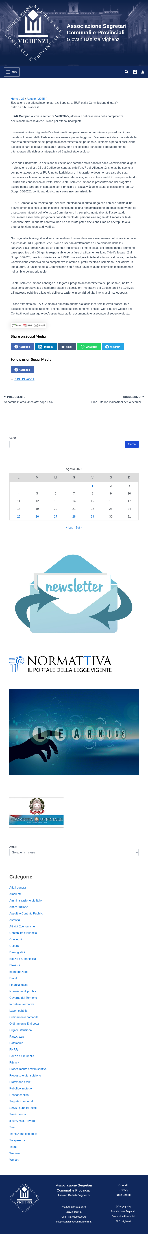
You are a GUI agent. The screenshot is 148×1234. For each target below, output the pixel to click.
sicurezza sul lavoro (22, 1120)
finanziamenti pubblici (23, 991)
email (69, 346)
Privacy (14, 1062)
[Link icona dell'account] (142, 72)
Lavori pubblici (18, 1010)
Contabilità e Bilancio (23, 932)
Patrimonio (16, 1043)
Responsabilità (19, 1094)
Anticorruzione (18, 907)
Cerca (12, 437)
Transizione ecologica (23, 1133)
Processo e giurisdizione (25, 1075)
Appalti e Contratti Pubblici (26, 913)
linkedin (48, 346)
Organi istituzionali (21, 1030)
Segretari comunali (21, 1101)
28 (74, 516)
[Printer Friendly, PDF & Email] (28, 325)
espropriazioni (18, 971)
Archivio (14, 919)
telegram (115, 346)
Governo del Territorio (23, 997)
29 (92, 516)
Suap (12, 1127)
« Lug (69, 527)
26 (37, 516)
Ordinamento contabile (23, 1017)
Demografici (17, 952)
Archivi (13, 846)
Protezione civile (20, 1082)
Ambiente (15, 894)
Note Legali (123, 1194)
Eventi (13, 978)
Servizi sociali (18, 1114)
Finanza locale (18, 984)
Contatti (123, 1185)
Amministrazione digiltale (25, 900)
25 (18, 516)
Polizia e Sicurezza (21, 1056)
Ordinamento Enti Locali (24, 1023)
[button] (127, 72)
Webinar (14, 1153)
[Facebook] (135, 72)
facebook (24, 346)
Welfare (14, 1159)
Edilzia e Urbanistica (22, 958)
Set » (78, 527)
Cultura (14, 945)
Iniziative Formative (21, 1004)
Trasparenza (17, 1140)
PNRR (13, 1049)
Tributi (13, 1146)
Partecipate (16, 1036)
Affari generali (18, 887)
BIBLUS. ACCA (24, 379)
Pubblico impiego (20, 1088)
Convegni (15, 939)
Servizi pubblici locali (23, 1107)
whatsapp (91, 346)
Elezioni (14, 965)
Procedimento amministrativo (28, 1069)
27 (55, 516)
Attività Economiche (22, 926)
